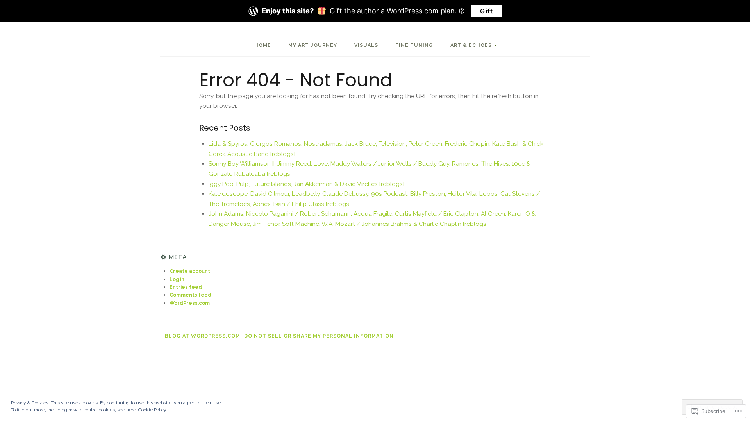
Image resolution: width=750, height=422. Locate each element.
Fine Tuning (414, 45)
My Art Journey (312, 45)
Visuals (366, 45)
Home (262, 45)
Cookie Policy (152, 410)
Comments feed (190, 295)
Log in (177, 279)
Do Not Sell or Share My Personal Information (319, 336)
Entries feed (186, 287)
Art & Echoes (471, 45)
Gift (486, 11)
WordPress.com (190, 303)
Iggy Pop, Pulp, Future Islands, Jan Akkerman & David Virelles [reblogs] (306, 184)
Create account (190, 271)
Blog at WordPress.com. (203, 336)
